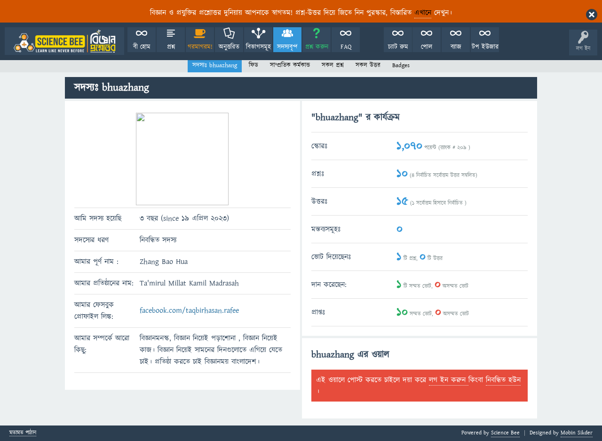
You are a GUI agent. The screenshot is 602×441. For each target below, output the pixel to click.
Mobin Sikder (577, 433)
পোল (426, 47)
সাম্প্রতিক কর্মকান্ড (290, 65)
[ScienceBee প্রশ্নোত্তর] (64, 41)
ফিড (253, 65)
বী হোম (141, 47)
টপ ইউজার (485, 47)
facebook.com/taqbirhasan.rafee (189, 310)
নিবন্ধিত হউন (503, 380)
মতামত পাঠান (22, 433)
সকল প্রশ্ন (333, 65)
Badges (401, 65)
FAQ (346, 47)
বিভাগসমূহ (258, 47)
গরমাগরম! (200, 47)
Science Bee (505, 433)
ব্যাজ (456, 47)
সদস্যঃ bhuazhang (214, 65)
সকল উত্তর (368, 65)
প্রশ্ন (171, 47)
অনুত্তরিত (229, 47)
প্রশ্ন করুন (316, 47)
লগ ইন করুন (448, 380)
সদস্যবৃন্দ (287, 47)
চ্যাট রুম (398, 47)
